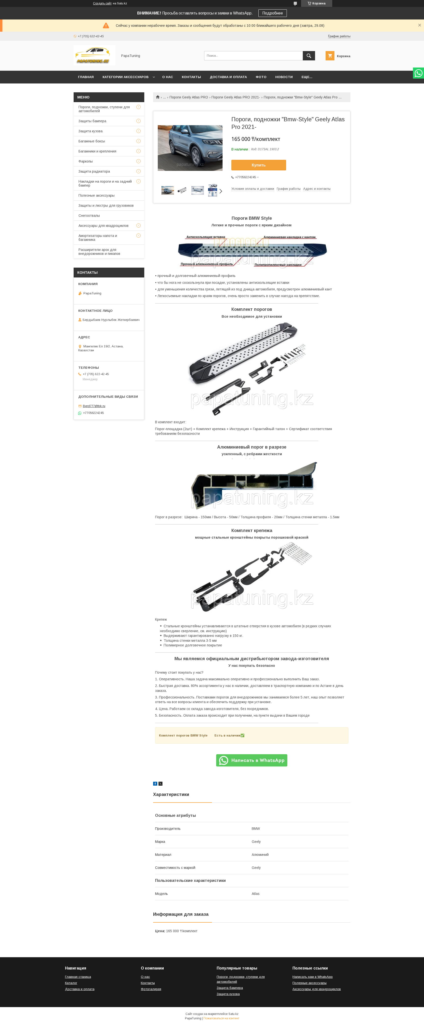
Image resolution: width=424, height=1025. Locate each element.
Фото (261, 77)
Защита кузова (91, 131)
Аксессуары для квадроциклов (104, 226)
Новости (284, 77)
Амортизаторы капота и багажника (98, 238)
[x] (160, 784)
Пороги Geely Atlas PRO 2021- (236, 97)
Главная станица (78, 977)
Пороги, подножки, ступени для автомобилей (104, 109)
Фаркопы (86, 161)
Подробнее (272, 13)
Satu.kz (233, 1014)
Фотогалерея (151, 989)
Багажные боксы (92, 141)
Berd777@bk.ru (94, 406)
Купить (259, 165)
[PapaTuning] (94, 64)
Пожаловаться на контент (221, 1018)
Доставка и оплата (228, 77)
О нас (167, 77)
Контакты (191, 77)
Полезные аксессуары (97, 195)
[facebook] (155, 784)
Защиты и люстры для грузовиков (106, 205)
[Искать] (309, 55)
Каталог (71, 983)
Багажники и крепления (97, 151)
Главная (86, 77)
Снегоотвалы (89, 216)
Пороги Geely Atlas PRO (189, 97)
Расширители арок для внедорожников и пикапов (99, 252)
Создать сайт (102, 3)
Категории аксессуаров (125, 77)
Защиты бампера (92, 121)
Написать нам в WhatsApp (312, 977)
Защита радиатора (94, 171)
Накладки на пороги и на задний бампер (105, 183)
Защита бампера (230, 988)
